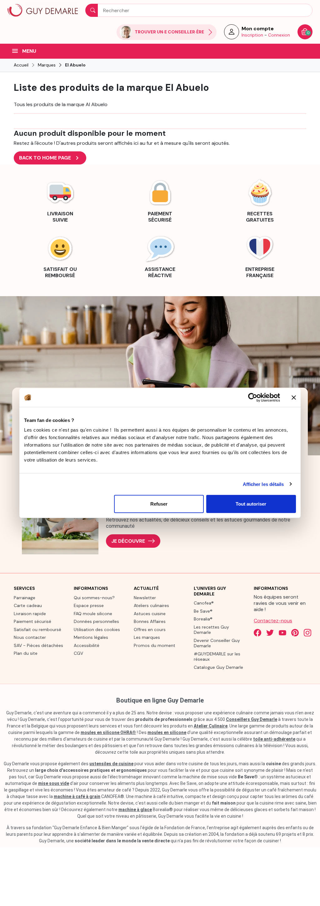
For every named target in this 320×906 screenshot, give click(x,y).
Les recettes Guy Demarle (211, 629)
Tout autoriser (251, 504)
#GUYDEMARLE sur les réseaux (217, 656)
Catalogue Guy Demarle (218, 667)
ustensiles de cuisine (111, 763)
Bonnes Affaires (150, 621)
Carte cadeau (28, 605)
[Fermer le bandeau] (294, 397)
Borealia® (203, 619)
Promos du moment (154, 645)
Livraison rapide (30, 613)
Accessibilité (86, 645)
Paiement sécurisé (32, 621)
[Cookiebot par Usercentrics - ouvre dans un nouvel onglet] (252, 397)
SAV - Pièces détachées (38, 645)
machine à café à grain (77, 796)
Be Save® (203, 611)
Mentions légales (91, 637)
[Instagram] (307, 632)
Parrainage (24, 597)
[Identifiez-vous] (231, 34)
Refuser (159, 504)
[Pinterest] (295, 632)
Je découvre (128, 541)
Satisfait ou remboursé (37, 629)
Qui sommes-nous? (94, 597)
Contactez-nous (273, 620)
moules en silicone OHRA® (108, 732)
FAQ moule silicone (93, 613)
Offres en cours (150, 629)
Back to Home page (50, 158)
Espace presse (89, 605)
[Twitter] (270, 632)
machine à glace (135, 809)
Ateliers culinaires (151, 605)
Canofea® (204, 603)
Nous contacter (30, 637)
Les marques (147, 637)
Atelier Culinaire (211, 725)
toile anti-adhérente (274, 739)
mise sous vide (53, 783)
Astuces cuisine (150, 613)
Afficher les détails (263, 484)
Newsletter (145, 597)
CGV (78, 653)
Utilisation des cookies (97, 629)
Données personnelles (96, 621)
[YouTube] (282, 632)
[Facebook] (257, 632)
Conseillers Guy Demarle (251, 719)
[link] (60, 200)
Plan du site (26, 653)
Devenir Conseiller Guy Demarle (217, 643)
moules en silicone (167, 732)
